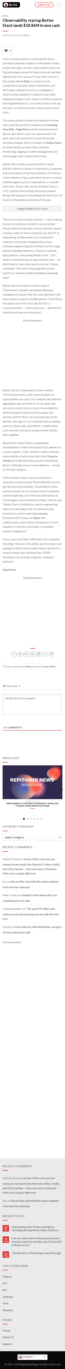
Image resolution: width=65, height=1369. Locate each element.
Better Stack (54, 142)
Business (8, 1310)
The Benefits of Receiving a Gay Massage (36, 1253)
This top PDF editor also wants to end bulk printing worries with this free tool (31, 913)
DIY (5, 1283)
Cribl (19, 460)
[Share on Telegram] (51, 654)
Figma (36, 517)
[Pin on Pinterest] (32, 654)
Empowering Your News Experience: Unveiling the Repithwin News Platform (35, 1228)
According (22, 81)
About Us (8, 1337)
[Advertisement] (32, 355)
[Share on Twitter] (20, 654)
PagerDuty (22, 129)
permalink (50, 666)
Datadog (52, 124)
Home (6, 1330)
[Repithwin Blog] (11, 5)
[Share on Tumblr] (45, 654)
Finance (7, 1276)
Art (5, 1289)
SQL (35, 299)
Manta (7, 460)
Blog (5, 16)
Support (7, 1343)
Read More (9, 569)
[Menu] (59, 5)
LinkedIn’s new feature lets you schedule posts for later (30, 898)
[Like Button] (6, 50)
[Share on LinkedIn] (39, 654)
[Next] (62, 789)
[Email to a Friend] (26, 654)
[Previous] (3, 789)
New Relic (9, 129)
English (28, 1356)
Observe (52, 456)
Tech (5, 1303)
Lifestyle (8, 1296)
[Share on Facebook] (14, 654)
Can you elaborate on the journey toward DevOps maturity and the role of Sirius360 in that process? (36, 1241)
